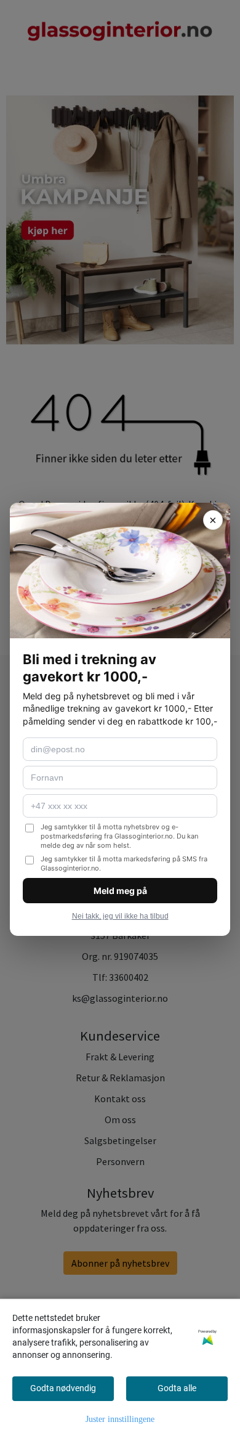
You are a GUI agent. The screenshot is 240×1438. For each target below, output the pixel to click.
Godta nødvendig (63, 1388)
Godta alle (177, 1388)
